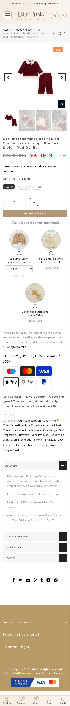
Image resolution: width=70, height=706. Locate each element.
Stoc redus (24, 439)
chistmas (20, 445)
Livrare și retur (35, 396)
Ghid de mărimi (12, 396)
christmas (33, 445)
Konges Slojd (57, 430)
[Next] (62, 77)
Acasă (6, 29)
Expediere (25, 166)
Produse (43, 434)
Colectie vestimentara (16, 425)
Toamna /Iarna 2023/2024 (48, 439)
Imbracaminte (21, 430)
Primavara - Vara (27, 434)
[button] (7, 15)
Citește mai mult (16, 346)
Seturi (13, 439)
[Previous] (8, 77)
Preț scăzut (9, 434)
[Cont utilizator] (63, 15)
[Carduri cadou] (54, 15)
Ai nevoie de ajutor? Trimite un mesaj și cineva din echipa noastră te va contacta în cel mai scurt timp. (34, 401)
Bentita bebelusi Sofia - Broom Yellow (35, 313)
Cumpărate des (40, 425)
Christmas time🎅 (48, 420)
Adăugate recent (23, 29)
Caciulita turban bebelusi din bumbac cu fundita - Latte (19, 262)
